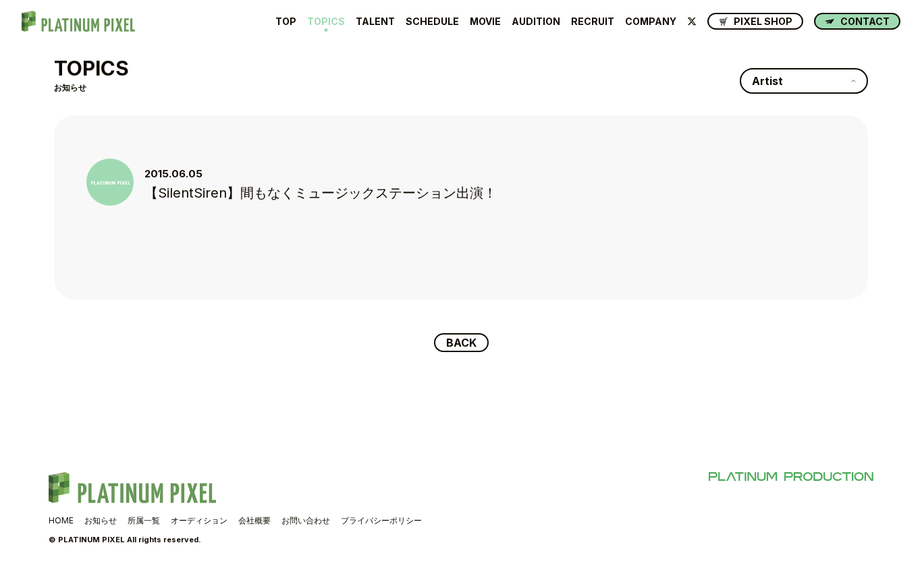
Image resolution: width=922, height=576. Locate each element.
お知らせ (100, 520)
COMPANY (650, 21)
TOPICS (326, 21)
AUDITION (536, 21)
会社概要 (254, 520)
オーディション (199, 520)
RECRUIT (592, 21)
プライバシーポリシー (381, 520)
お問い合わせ (305, 520)
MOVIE (485, 21)
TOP (285, 21)
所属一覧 (144, 520)
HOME (61, 520)
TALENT (375, 21)
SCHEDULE (432, 21)
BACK (461, 342)
